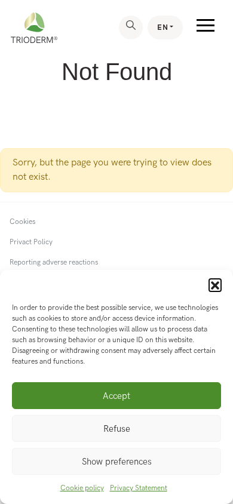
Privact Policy (31, 242)
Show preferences (117, 461)
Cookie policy (82, 488)
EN (162, 27)
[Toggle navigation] (205, 27)
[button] (215, 285)
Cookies (22, 221)
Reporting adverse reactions (54, 262)
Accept (116, 396)
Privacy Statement (138, 488)
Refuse (116, 428)
